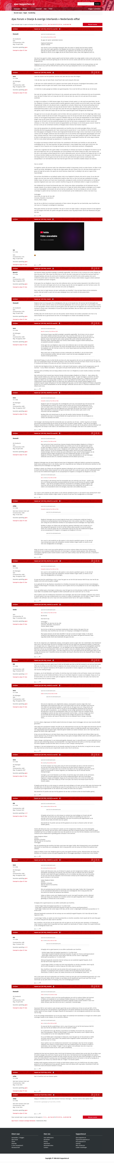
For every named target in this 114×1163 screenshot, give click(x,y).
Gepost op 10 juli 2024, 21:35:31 (42, 1095)
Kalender (14, 1143)
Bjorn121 (15, 272)
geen (26, 47)
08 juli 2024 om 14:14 (51, 762)
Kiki (41, 37)
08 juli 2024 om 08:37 (52, 1023)
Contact (46, 1147)
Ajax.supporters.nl (81, 1137)
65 (65, 24)
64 (64, 24)
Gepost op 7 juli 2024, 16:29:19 (42, 393)
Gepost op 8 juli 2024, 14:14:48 (42, 660)
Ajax (17, 78)
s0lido (14, 506)
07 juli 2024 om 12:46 (54, 400)
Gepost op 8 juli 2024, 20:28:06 (42, 986)
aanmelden (97, 9)
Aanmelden (15, 1137)
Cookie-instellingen (81, 1147)
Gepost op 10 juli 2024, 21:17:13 (42, 1072)
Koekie (15, 609)
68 (70, 24)
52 (58, 24)
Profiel (50, 9)
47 (50, 24)
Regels (25, 13)
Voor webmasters (49, 1137)
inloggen (90, 9)
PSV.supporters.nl (81, 1141)
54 (61, 24)
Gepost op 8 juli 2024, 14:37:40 (42, 798)
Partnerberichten (48, 1145)
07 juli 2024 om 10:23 (52, 612)
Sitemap (78, 1143)
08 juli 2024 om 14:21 (52, 806)
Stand (13, 1141)
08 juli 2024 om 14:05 (52, 693)
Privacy (46, 1141)
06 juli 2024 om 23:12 (51, 37)
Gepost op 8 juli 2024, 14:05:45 (42, 604)
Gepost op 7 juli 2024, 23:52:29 (42, 501)
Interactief (39, 9)
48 (51, 24)
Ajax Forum (18, 19)
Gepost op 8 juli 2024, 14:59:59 (42, 860)
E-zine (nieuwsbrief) (17, 1145)
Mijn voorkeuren (80, 1145)
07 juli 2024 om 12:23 (53, 331)
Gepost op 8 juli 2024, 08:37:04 (42, 561)
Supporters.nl (81, 1134)
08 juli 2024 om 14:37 (51, 868)
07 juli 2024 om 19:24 (54, 509)
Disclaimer (47, 1139)
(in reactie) (54, 29)
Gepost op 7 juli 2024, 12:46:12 (42, 299)
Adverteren (47, 1143)
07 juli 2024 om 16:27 (52, 441)
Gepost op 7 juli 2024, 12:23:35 (42, 268)
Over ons (47, 1134)
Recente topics (18, 13)
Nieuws (25, 9)
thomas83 (15, 34)
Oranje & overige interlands (42, 19)
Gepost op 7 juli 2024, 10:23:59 (42, 72)
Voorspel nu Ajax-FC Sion (20, 50)
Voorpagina (17, 9)
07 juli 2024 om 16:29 (52, 477)
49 (53, 24)
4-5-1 (26, 674)
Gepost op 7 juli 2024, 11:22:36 (42, 219)
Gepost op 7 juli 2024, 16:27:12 (42, 323)
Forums (31, 9)
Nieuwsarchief (16, 1147)
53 (59, 24)
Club (45, 9)
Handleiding (31, 13)
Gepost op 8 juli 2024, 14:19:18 (42, 685)
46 (48, 24)
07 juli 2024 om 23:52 (52, 994)
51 (56, 24)
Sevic (14, 76)
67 (68, 24)
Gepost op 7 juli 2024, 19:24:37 (42, 433)
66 (67, 24)
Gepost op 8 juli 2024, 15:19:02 (42, 932)
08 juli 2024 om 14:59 (52, 940)
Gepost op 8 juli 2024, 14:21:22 (42, 755)
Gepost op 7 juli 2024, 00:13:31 (42, 29)
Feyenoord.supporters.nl (83, 1139)
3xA (14, 250)
